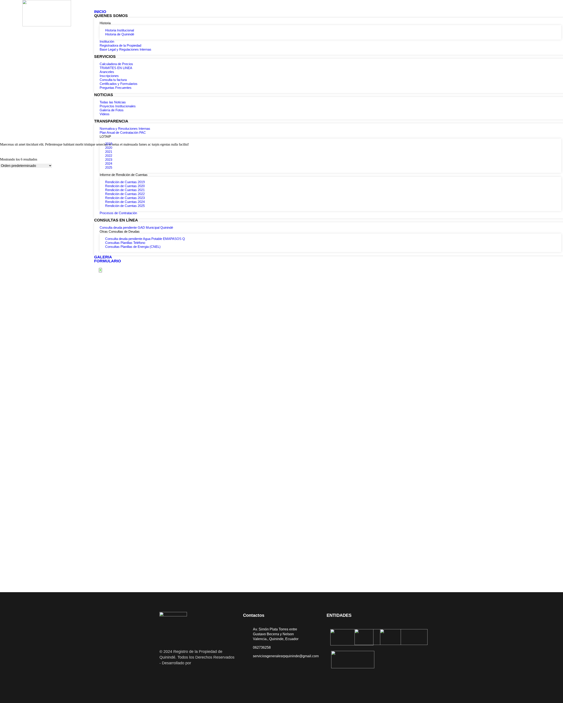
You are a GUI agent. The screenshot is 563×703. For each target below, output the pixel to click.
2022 (108, 155)
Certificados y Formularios (118, 84)
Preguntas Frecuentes (116, 87)
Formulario (107, 261)
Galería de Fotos (112, 110)
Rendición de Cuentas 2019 (125, 182)
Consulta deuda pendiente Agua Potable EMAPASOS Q (145, 239)
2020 (108, 148)
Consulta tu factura (113, 80)
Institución (107, 41)
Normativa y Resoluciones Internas (125, 128)
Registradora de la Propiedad (120, 45)
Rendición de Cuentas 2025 (125, 206)
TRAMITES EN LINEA (116, 68)
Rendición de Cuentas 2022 (125, 194)
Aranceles (107, 72)
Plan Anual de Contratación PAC (123, 132)
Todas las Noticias (113, 102)
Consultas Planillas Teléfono (125, 243)
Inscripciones (109, 76)
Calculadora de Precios (116, 64)
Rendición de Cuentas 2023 (125, 198)
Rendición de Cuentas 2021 (125, 190)
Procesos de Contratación (118, 213)
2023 (108, 159)
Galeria (103, 257)
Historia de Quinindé (119, 34)
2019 (108, 144)
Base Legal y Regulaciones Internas (125, 49)
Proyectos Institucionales (118, 106)
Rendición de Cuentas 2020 (125, 186)
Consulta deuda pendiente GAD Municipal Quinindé (136, 227)
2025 (108, 167)
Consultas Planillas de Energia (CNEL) (133, 246)
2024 (108, 163)
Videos (105, 114)
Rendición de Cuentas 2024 (125, 202)
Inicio (100, 11)
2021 (108, 151)
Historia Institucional (119, 30)
